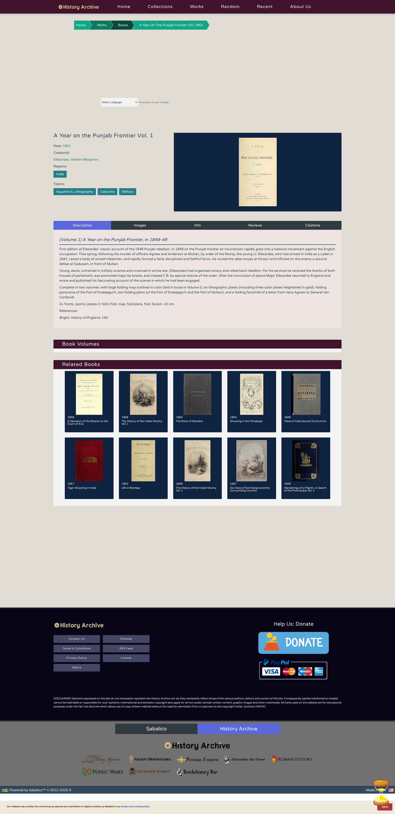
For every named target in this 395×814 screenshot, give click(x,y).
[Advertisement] (197, 63)
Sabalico (156, 729)
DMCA (76, 667)
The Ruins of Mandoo (189, 421)
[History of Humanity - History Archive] (197, 746)
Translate (164, 102)
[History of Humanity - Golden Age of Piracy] (150, 771)
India (60, 174)
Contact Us (77, 638)
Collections (160, 6)
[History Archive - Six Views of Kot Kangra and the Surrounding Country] (251, 460)
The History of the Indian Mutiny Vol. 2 (196, 489)
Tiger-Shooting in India (81, 488)
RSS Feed (126, 648)
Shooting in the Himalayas (246, 421)
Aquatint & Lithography (74, 192)
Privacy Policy (77, 658)
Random (230, 6)
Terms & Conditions (77, 648)
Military (128, 192)
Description (82, 225)
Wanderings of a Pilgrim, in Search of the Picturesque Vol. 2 (305, 489)
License (126, 658)
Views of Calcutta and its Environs (305, 421)
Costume (107, 192)
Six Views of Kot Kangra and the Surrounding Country (250, 489)
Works (197, 6)
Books (123, 25)
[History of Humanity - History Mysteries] (102, 759)
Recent (265, 6)
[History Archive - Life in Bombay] (143, 460)
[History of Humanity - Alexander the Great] (244, 759)
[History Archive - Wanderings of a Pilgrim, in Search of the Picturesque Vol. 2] (306, 460)
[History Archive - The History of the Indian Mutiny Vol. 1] (143, 394)
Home (123, 6)
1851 (67, 146)
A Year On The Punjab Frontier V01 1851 (171, 25)
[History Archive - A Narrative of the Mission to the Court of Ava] (89, 394)
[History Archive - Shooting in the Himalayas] (251, 394)
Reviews (255, 225)
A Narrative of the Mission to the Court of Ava (87, 423)
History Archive (238, 729)
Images (140, 225)
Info (197, 225)
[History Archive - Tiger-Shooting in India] (89, 460)
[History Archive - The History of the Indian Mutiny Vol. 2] (197, 460)
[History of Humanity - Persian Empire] (197, 759)
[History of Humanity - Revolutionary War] (197, 772)
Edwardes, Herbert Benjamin (75, 159)
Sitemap (126, 638)
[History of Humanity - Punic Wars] (102, 772)
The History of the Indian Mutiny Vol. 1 (142, 423)
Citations (312, 225)
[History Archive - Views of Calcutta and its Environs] (306, 394)
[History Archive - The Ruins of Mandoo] (197, 394)
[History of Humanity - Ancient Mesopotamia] (150, 759)
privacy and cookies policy (135, 806)
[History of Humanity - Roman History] (292, 759)
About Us (300, 6)
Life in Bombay (131, 488)
